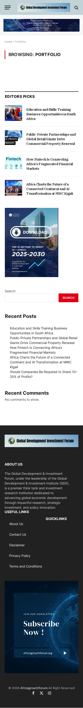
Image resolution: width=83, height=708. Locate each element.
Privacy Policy (19, 556)
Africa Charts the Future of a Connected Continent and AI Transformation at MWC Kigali (49, 189)
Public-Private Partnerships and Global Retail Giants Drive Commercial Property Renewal (51, 139)
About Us (16, 524)
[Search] (76, 7)
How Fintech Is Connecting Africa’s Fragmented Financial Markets (49, 164)
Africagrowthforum (33, 688)
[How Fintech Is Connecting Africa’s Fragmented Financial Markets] (13, 163)
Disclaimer (17, 545)
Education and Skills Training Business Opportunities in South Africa (50, 114)
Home (8, 41)
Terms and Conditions (25, 566)
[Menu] (8, 7)
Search (10, 291)
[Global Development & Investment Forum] (44, 7)
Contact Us (17, 534)
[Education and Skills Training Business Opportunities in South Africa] (13, 113)
